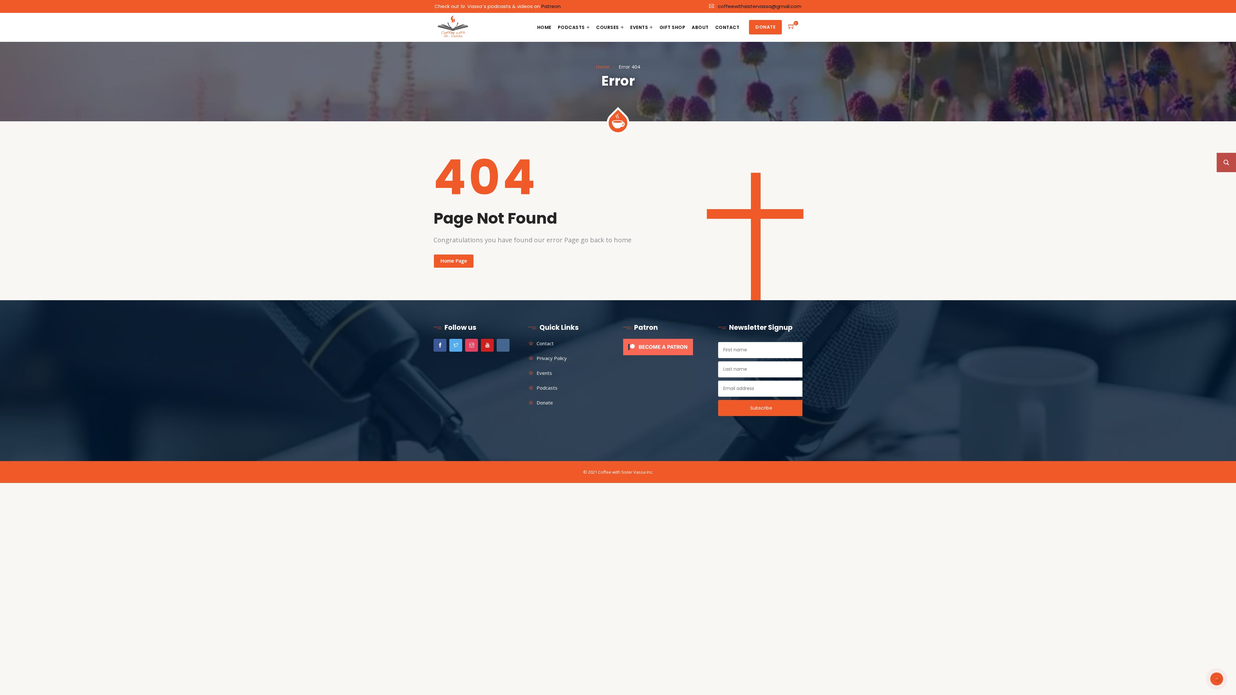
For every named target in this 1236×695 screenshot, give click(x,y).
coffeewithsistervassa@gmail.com (759, 6)
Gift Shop (673, 27)
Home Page (453, 260)
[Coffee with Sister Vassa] (453, 28)
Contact (727, 27)
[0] (791, 27)
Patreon (551, 6)
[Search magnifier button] (1226, 162)
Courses (607, 27)
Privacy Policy (552, 358)
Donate (765, 27)
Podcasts (571, 27)
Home (544, 27)
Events (639, 27)
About (700, 27)
